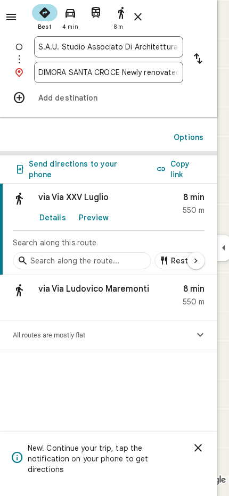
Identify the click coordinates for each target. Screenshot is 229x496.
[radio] (45, 16)
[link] (108, 229)
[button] (108, 297)
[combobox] (108, 46)
